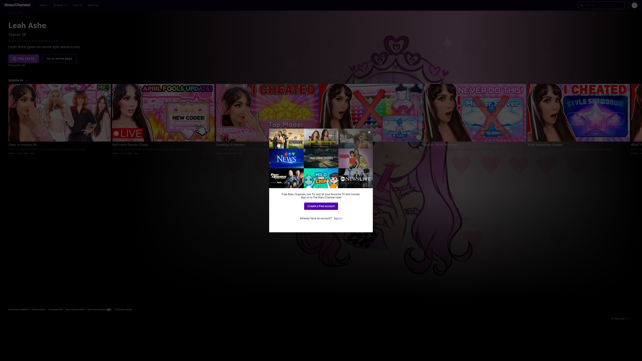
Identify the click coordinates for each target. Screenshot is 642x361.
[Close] (369, 132)
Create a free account (321, 206)
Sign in (338, 218)
